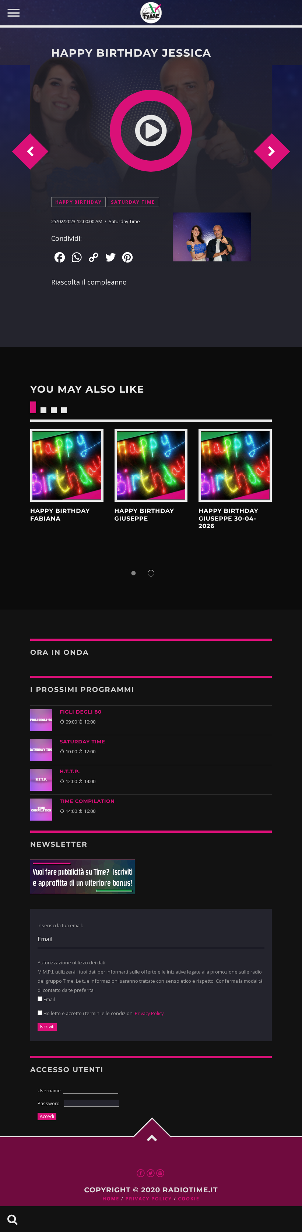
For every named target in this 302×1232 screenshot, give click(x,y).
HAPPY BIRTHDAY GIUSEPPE (144, 515)
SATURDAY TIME (82, 742)
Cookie (188, 1199)
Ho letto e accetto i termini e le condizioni (103, 1013)
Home (110, 1199)
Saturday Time (133, 202)
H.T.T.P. (70, 772)
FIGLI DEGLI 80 (81, 712)
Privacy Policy (149, 1013)
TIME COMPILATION (87, 801)
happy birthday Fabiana (60, 515)
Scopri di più (66, 465)
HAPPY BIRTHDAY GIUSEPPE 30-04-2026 (228, 519)
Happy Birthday (78, 202)
